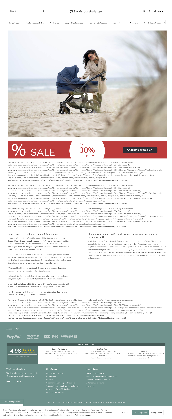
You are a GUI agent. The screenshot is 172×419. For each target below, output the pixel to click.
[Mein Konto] (149, 11)
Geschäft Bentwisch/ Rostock (156, 23)
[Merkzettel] (144, 11)
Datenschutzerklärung (95, 383)
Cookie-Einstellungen (95, 373)
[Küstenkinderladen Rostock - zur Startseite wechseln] (86, 11)
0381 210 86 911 (15, 381)
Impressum (90, 386)
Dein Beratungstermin (55, 373)
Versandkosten (81, 402)
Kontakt (49, 379)
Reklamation (51, 376)
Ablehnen (126, 412)
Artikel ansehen (59, 360)
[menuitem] (26, 11)
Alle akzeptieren (140, 412)
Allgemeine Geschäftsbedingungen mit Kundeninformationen (62, 391)
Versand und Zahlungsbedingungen (60, 383)
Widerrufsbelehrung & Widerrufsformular (63, 386)
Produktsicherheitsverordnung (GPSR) (101, 376)
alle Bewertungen (22, 356)
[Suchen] (44, 11)
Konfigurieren (156, 412)
